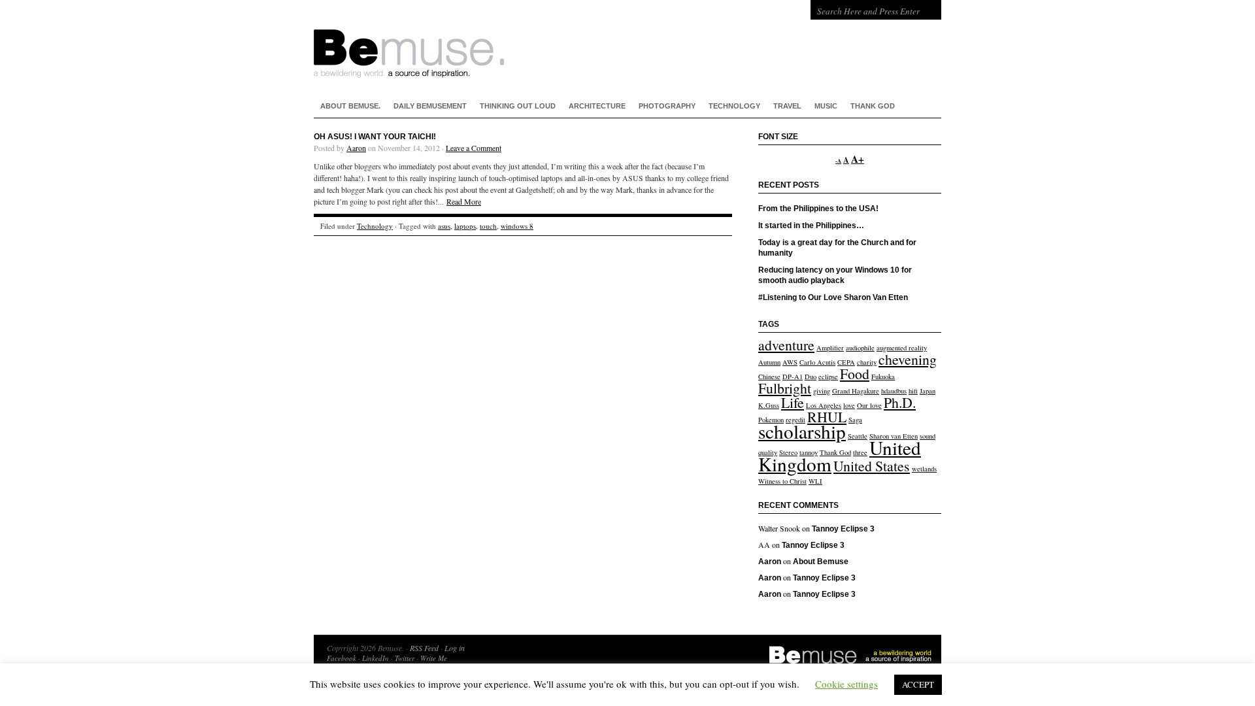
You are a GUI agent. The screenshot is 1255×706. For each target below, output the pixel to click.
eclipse (828, 376)
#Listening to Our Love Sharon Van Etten (833, 297)
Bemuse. (523, 39)
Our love (869, 405)
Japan (927, 390)
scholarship (802, 431)
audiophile (860, 347)
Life (792, 402)
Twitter (404, 658)
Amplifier (830, 347)
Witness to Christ (782, 481)
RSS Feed (424, 648)
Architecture (597, 106)
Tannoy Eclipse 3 (843, 528)
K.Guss (768, 405)
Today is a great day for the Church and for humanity (837, 248)
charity (867, 362)
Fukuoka (883, 376)
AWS (789, 362)
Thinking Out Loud (518, 106)
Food (854, 373)
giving (821, 390)
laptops (465, 226)
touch (488, 226)
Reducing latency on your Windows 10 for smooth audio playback (835, 275)
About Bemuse (820, 561)
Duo (810, 376)
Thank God (872, 106)
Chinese (769, 376)
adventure (786, 344)
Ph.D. (900, 402)
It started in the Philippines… (811, 225)
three (860, 452)
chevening (907, 359)
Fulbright (784, 387)
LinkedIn (375, 658)
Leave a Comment (473, 148)
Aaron (356, 148)
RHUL (826, 416)
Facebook (341, 658)
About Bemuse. (350, 106)
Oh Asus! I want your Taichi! (375, 136)
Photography (667, 106)
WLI (815, 481)
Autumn (769, 362)
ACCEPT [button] (918, 684)
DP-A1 (792, 376)
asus (444, 226)
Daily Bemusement (430, 106)
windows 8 (517, 226)
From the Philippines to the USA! (818, 208)
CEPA (846, 362)
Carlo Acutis (817, 362)
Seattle (857, 436)
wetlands (924, 468)
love (849, 405)
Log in (454, 648)
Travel (787, 106)
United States (871, 465)
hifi (913, 390)
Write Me (433, 658)
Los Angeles (823, 405)
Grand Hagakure (855, 390)
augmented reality (902, 347)
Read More (463, 201)
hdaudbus (894, 390)
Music (825, 106)
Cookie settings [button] (846, 683)
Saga (855, 419)
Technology (734, 106)
